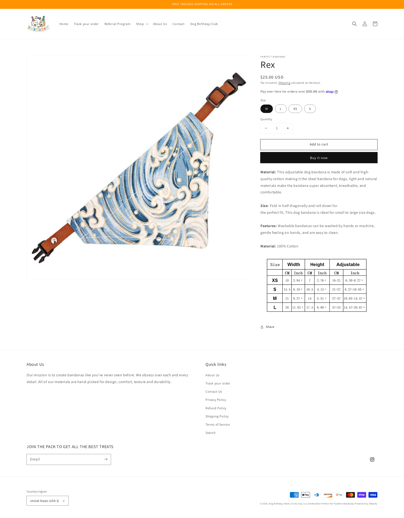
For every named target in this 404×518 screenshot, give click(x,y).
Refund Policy (216, 408)
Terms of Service (218, 424)
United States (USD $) (44, 501)
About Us (213, 375)
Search (211, 433)
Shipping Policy (217, 416)
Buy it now (319, 158)
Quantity (266, 119)
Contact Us (214, 391)
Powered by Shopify (366, 503)
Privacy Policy (216, 400)
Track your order (218, 383)
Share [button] (270, 327)
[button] (354, 24)
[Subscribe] (106, 459)
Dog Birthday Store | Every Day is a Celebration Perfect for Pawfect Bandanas (311, 503)
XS (295, 109)
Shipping (284, 82)
